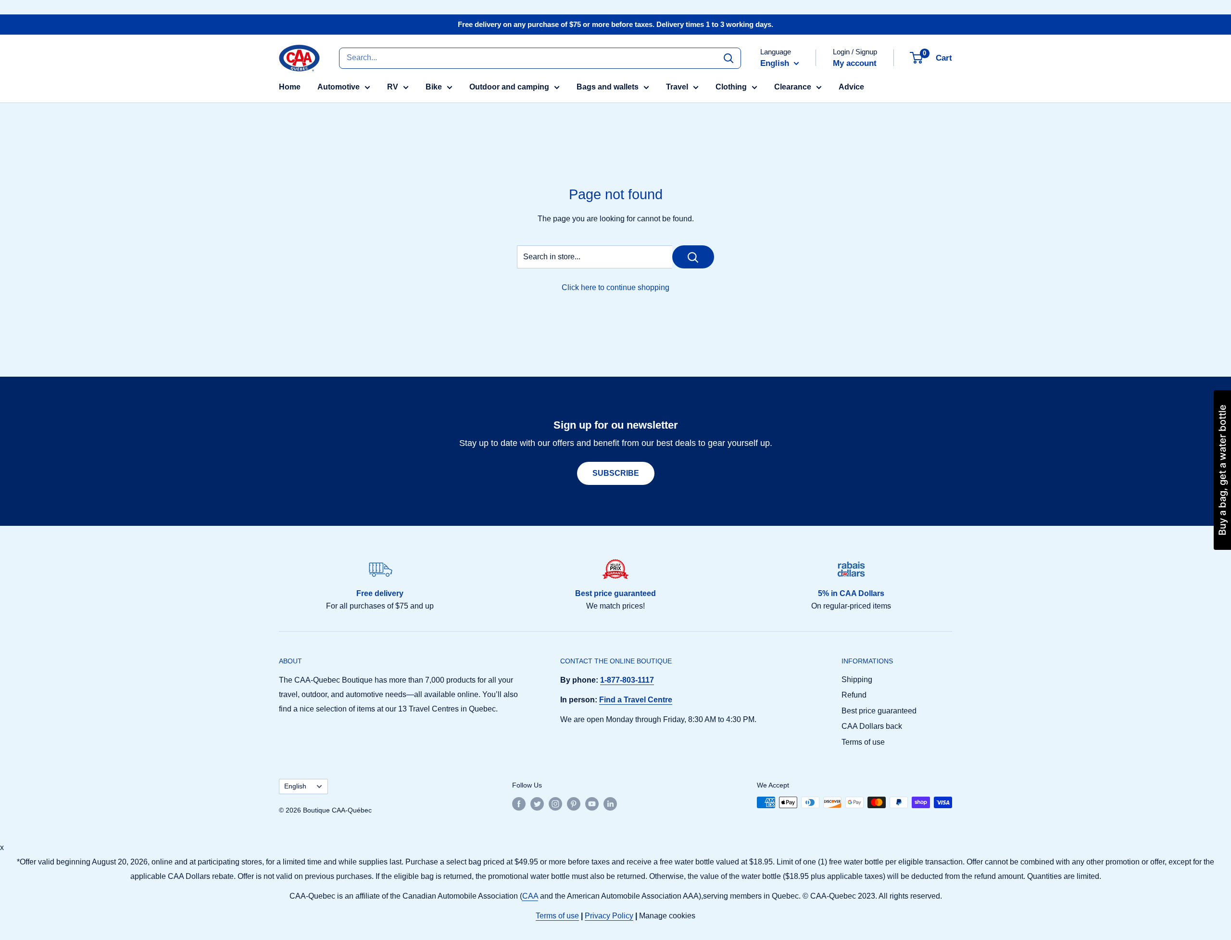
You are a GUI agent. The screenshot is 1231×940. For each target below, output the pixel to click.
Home (290, 87)
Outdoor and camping (509, 87)
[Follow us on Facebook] (519, 803)
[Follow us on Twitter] (537, 803)
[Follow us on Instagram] (555, 803)
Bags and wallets (608, 87)
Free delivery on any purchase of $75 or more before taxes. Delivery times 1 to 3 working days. (615, 24)
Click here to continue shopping (615, 287)
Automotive (338, 87)
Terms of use (863, 742)
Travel (677, 87)
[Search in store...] (693, 256)
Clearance (792, 87)
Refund (854, 695)
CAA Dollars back (872, 726)
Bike (434, 87)
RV (392, 87)
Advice (851, 87)
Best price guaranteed (879, 711)
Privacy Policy (609, 916)
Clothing (731, 87)
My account (855, 63)
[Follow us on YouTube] (592, 803)
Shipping (857, 679)
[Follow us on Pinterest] (573, 803)
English (295, 786)
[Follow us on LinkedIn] (610, 803)
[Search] (728, 58)
